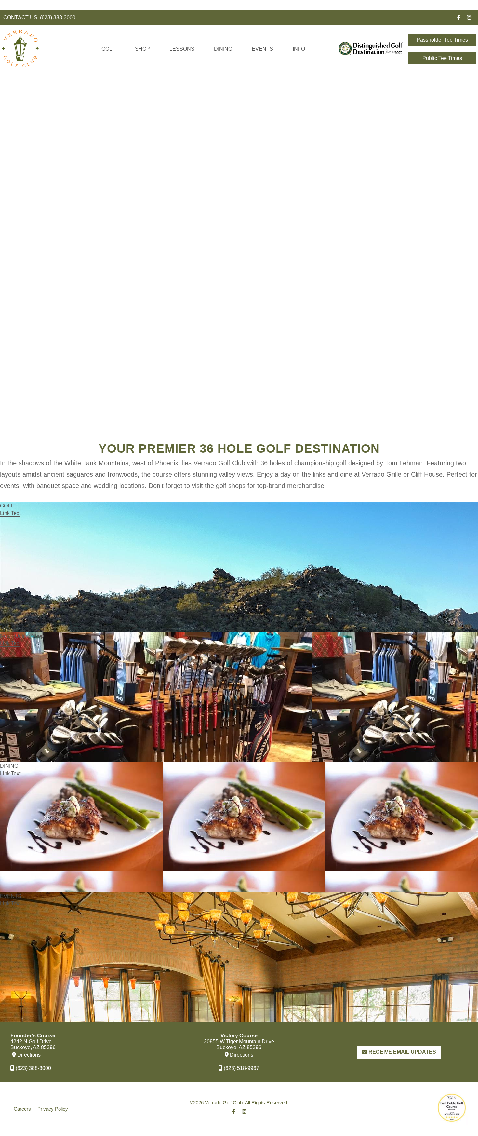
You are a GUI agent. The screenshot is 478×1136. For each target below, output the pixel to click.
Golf (108, 49)
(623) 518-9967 (240, 1068)
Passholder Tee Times (442, 40)
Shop (142, 49)
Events (262, 49)
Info (299, 49)
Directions (28, 1055)
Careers (22, 1109)
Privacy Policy (52, 1109)
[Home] (20, 70)
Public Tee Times (442, 58)
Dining (223, 49)
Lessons (181, 49)
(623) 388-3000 (57, 17)
